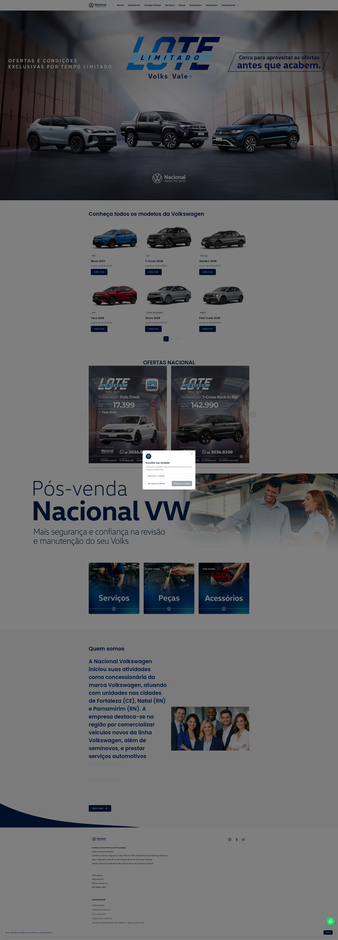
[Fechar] (192, 454)
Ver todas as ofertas (156, 483)
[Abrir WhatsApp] (330, 921)
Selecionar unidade (182, 483)
